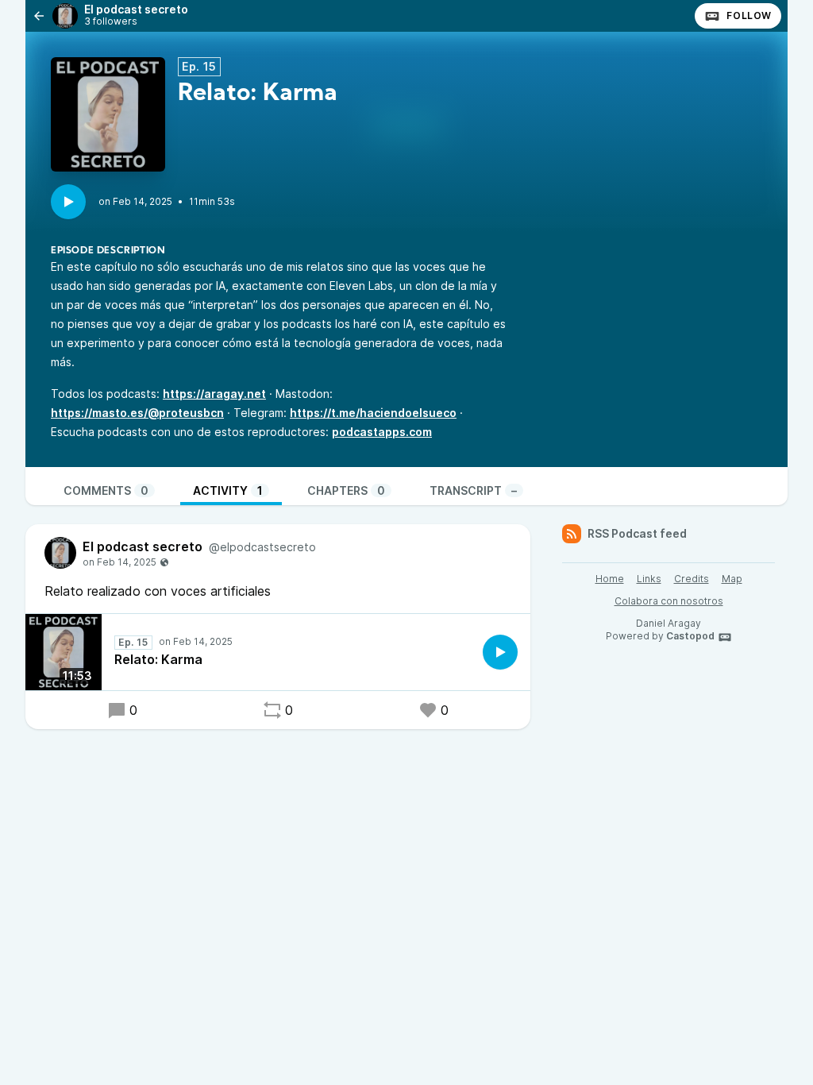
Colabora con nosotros (669, 601)
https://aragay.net (214, 393)
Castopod (690, 636)
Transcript (473, 490)
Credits (691, 579)
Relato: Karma (158, 659)
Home (609, 579)
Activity (228, 490)
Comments (106, 490)
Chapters (346, 490)
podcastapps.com (382, 431)
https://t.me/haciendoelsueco (373, 412)
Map (732, 579)
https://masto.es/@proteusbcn (137, 412)
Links (649, 579)
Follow (749, 15)
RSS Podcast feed (637, 533)
